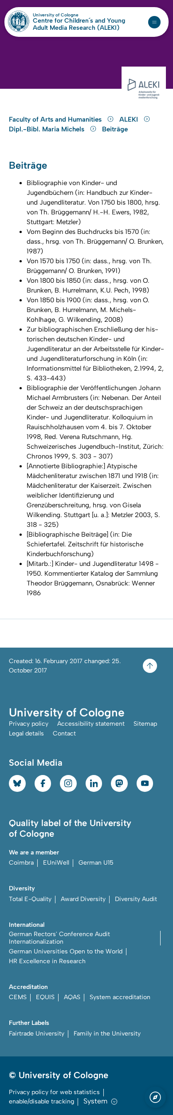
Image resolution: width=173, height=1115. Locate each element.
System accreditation (120, 997)
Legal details (26, 733)
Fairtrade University (36, 1033)
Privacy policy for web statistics (54, 1092)
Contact (64, 733)
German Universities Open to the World (65, 951)
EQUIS (45, 997)
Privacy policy (28, 724)
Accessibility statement (91, 724)
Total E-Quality (30, 899)
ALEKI (129, 119)
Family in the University (107, 1033)
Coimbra (21, 862)
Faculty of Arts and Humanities (56, 119)
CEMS (18, 997)
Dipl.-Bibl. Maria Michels (47, 129)
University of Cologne (75, 15)
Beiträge (115, 129)
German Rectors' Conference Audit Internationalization (59, 937)
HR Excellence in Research (47, 961)
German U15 (96, 862)
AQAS (72, 997)
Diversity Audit (136, 899)
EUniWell (56, 862)
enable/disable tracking (41, 1101)
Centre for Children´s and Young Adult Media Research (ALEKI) (79, 24)
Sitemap (145, 724)
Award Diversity (83, 899)
